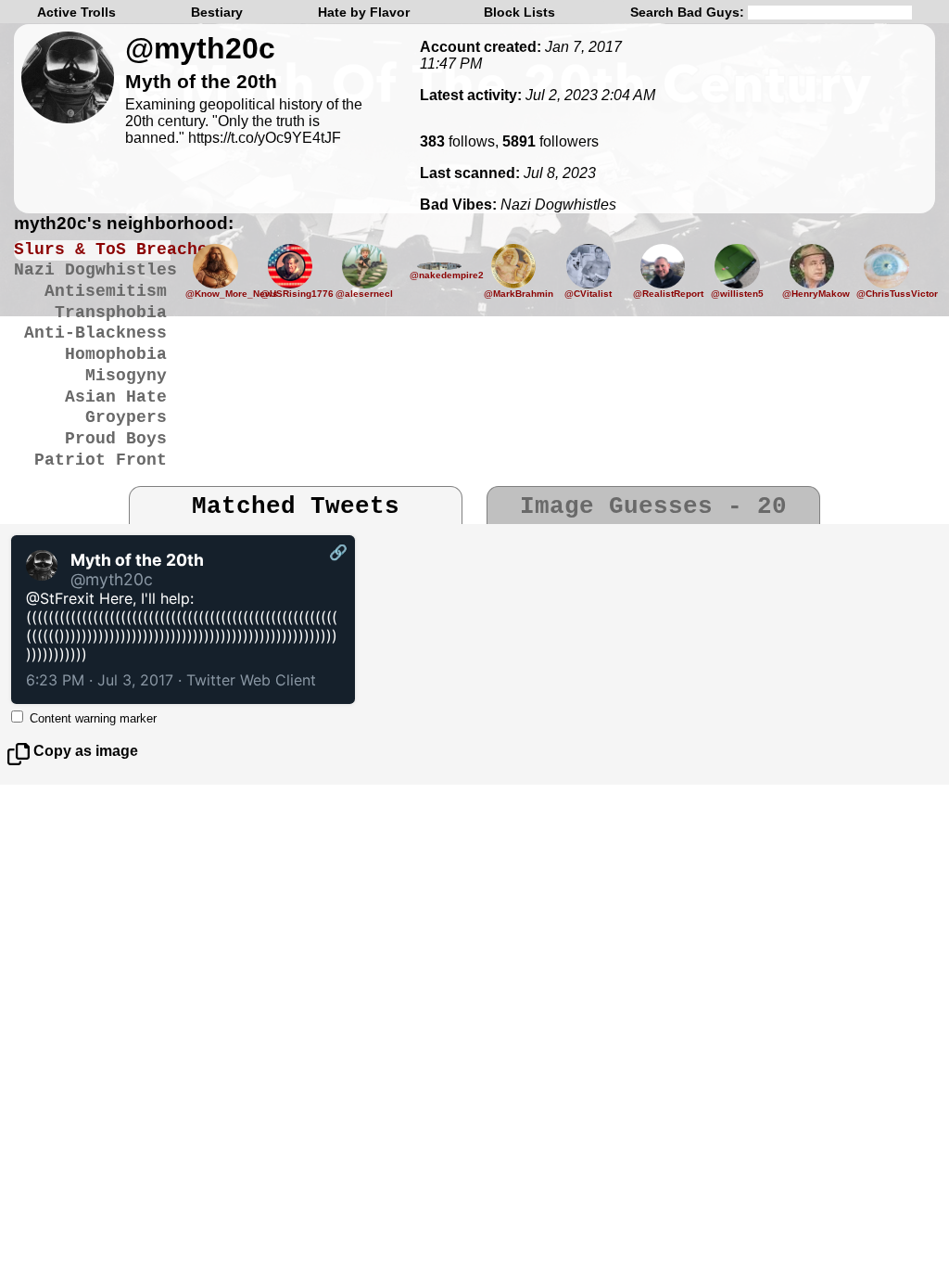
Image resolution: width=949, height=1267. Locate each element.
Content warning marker (93, 718)
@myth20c (200, 48)
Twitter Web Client (251, 680)
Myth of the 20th (137, 560)
